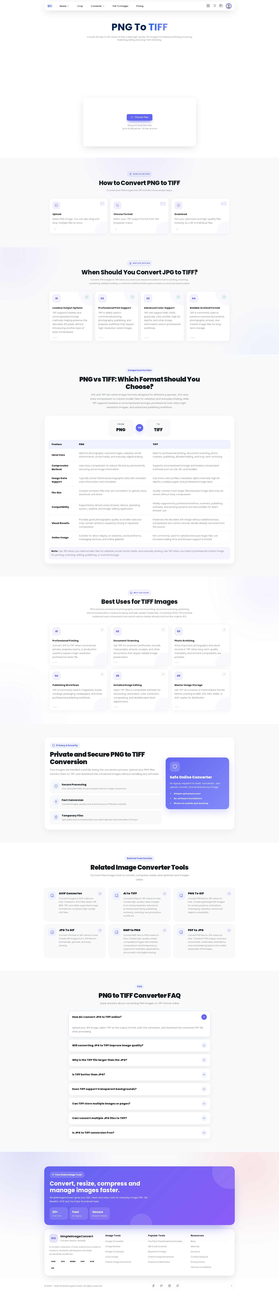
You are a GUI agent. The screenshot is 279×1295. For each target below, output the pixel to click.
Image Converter (114, 1241)
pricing (139, 6)
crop (80, 6)
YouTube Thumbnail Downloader (165, 1241)
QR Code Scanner (157, 1246)
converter (96, 6)
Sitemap (195, 1246)
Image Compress (114, 1251)
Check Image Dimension (118, 1261)
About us (195, 1251)
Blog (193, 1241)
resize (63, 6)
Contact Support (199, 1256)
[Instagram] (169, 1286)
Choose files (141, 117)
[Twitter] (161, 1286)
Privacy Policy (198, 1261)
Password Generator (159, 1261)
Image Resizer (113, 1246)
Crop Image (111, 1256)
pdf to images (120, 6)
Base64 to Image (157, 1251)
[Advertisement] (139, 68)
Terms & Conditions (201, 1267)
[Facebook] (153, 1286)
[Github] (177, 1286)
